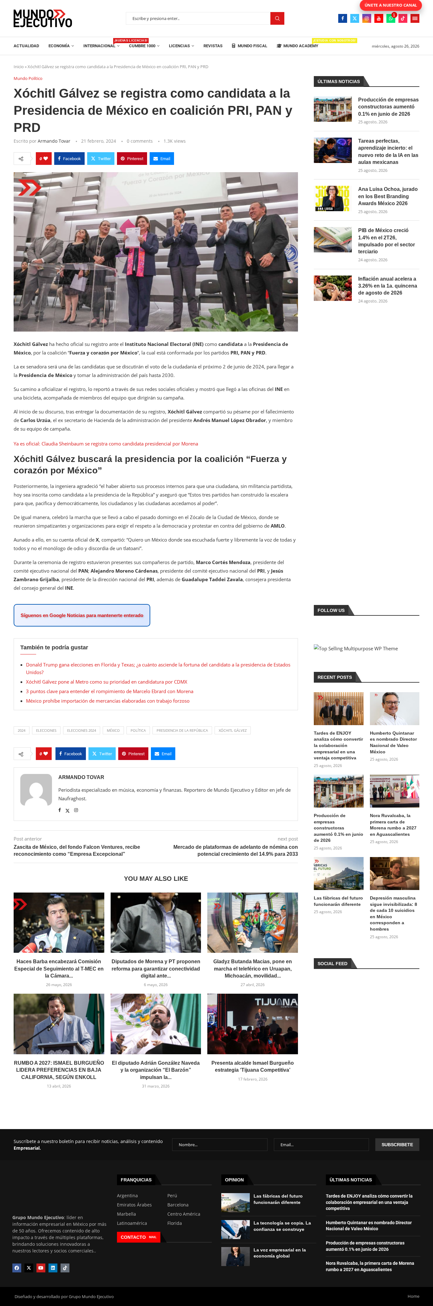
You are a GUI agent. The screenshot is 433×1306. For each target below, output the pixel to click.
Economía (59, 45)
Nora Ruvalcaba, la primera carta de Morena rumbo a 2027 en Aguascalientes (393, 825)
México (113, 730)
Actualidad (26, 45)
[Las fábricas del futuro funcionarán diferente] (338, 873)
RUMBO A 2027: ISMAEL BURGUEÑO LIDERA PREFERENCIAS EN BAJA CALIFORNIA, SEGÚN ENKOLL (59, 1070)
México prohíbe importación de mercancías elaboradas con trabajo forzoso (108, 701)
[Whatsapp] (390, 18)
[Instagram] (366, 18)
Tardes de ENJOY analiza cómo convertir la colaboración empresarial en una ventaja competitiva (338, 745)
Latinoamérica (132, 1223)
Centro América (183, 1214)
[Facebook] (342, 18)
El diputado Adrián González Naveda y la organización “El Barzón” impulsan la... (156, 1070)
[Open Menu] (414, 18)
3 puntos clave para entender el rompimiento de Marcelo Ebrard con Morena (109, 691)
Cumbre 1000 (142, 45)
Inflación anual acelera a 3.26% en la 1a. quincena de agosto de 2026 (387, 286)
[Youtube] (378, 18)
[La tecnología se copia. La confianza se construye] (235, 1229)
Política (138, 730)
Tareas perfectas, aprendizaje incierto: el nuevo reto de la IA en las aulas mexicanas (388, 151)
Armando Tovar (54, 141)
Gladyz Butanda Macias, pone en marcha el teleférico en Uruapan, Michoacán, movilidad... (252, 968)
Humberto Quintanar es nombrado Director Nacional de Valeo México (393, 742)
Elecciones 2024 (81, 730)
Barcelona (178, 1205)
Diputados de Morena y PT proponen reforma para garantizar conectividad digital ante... (156, 968)
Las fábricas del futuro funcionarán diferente (338, 901)
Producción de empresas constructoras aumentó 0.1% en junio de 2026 (388, 107)
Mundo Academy (300, 43)
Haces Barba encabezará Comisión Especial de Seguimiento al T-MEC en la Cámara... (59, 968)
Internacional (101, 43)
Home (413, 1296)
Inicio (19, 66)
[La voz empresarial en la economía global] (235, 1256)
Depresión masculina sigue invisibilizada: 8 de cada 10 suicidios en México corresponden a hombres (393, 913)
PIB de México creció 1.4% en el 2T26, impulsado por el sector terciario (386, 241)
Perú (172, 1195)
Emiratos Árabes (134, 1205)
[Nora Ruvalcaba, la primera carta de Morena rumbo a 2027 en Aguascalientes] (394, 791)
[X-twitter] (28, 1268)
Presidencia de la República (182, 730)
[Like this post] (45, 158)
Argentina (127, 1195)
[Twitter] (354, 18)
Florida (174, 1223)
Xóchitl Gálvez (233, 730)
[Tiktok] (402, 18)
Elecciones (46, 730)
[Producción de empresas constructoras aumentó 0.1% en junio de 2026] (333, 109)
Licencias (179, 45)
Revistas (213, 45)
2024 (21, 730)
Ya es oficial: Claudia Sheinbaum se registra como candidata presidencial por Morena (106, 443)
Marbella (126, 1214)
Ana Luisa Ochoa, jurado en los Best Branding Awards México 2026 (388, 196)
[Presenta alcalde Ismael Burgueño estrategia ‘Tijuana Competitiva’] (252, 1024)
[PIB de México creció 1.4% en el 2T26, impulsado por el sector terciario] (333, 239)
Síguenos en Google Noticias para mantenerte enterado (82, 615)
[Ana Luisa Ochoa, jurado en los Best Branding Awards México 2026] (333, 198)
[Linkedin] (52, 1268)
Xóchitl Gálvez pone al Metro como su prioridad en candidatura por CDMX (106, 682)
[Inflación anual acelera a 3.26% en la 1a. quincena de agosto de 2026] (333, 288)
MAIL (153, 1237)
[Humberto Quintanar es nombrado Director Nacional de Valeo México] (394, 708)
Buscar (277, 18)
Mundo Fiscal (252, 45)
